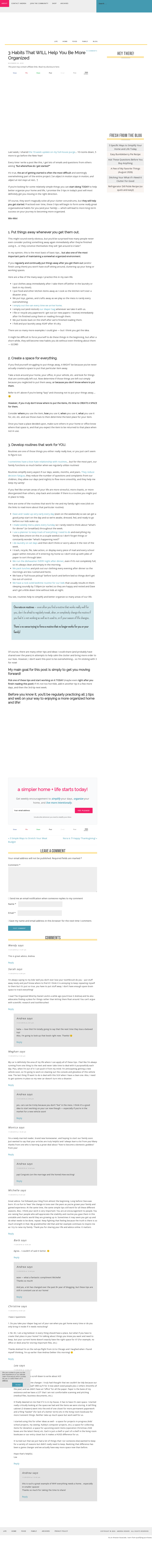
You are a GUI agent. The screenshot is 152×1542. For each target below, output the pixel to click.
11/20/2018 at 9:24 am (16, 1195)
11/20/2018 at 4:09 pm (16, 973)
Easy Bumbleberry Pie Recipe (125, 154)
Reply (11, 962)
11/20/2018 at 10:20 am (17, 1132)
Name (12, 903)
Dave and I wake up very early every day (33, 513)
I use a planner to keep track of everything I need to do (41, 532)
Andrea (21, 1018)
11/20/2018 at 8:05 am (16, 1311)
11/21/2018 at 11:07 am (17, 950)
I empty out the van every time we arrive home (37, 305)
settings (5, 1380)
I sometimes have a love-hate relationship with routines (37, 461)
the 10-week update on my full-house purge (52, 152)
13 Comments (91, 51)
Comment (14, 864)
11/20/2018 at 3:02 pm (16, 1056)
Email (12, 912)
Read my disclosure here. (49, 67)
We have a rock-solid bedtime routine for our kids (39, 582)
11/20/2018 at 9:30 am (22, 1244)
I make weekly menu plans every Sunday (34, 524)
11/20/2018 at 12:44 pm (25, 1271)
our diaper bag (47, 309)
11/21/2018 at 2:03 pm (25, 1099)
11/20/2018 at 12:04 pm (23, 1370)
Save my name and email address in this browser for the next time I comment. (51, 920)
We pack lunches (21, 568)
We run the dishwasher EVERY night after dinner (38, 561)
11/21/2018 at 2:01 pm (25, 1023)
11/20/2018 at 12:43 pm (25, 1168)
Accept (18, 1385)
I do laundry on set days (25, 542)
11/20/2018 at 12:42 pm (31, 1477)
